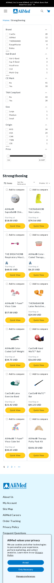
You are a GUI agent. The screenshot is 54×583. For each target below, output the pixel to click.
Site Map (8, 508)
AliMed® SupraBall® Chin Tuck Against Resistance (13, 211)
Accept (25, 562)
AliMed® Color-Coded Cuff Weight (14, 350)
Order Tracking (11, 520)
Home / (7, 20)
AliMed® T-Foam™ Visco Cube (14, 305)
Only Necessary (25, 569)
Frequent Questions (14, 533)
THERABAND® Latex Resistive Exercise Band (36, 305)
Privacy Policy (11, 527)
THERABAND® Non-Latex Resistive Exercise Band (38, 211)
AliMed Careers (12, 514)
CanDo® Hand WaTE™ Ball (36, 350)
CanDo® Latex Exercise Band (12, 395)
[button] (5, 11)
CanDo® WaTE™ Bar (37, 395)
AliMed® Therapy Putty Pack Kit (37, 440)
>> (19, 466)
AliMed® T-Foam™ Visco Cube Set (14, 440)
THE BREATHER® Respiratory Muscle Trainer (15, 256)
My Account (10, 502)
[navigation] (27, 97)
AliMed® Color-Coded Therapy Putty (37, 256)
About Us (8, 496)
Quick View (15, 226)
